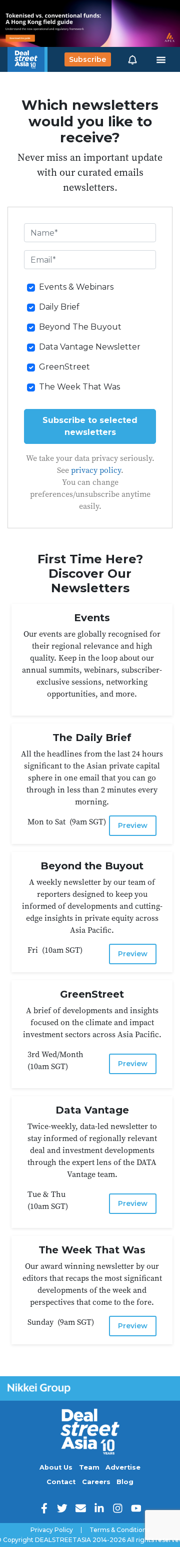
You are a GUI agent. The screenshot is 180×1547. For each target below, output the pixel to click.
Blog (125, 1482)
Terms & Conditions (120, 1530)
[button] (132, 59)
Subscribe (87, 59)
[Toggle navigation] (161, 59)
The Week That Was (79, 386)
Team (89, 1467)
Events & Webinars (76, 287)
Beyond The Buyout (80, 327)
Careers (96, 1482)
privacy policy (96, 469)
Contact (61, 1482)
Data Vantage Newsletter (89, 347)
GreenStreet (64, 367)
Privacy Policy (51, 1530)
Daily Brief (59, 307)
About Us (56, 1467)
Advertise (123, 1467)
